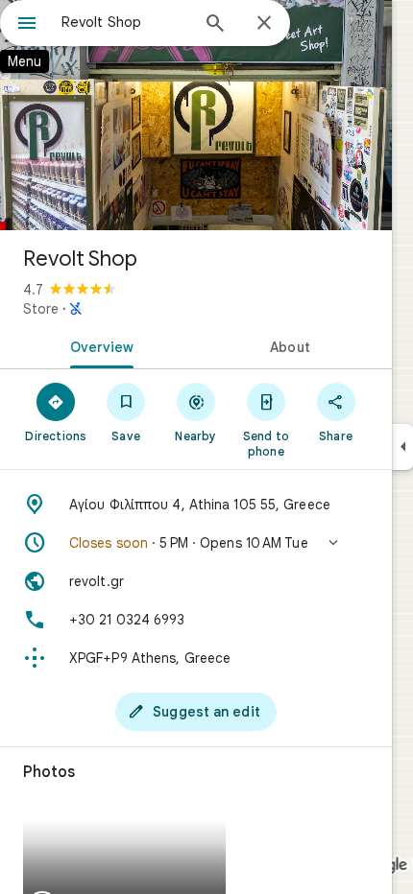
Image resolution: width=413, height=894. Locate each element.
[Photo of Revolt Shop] (196, 115)
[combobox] (124, 22)
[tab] (98, 345)
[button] (196, 543)
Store (41, 309)
